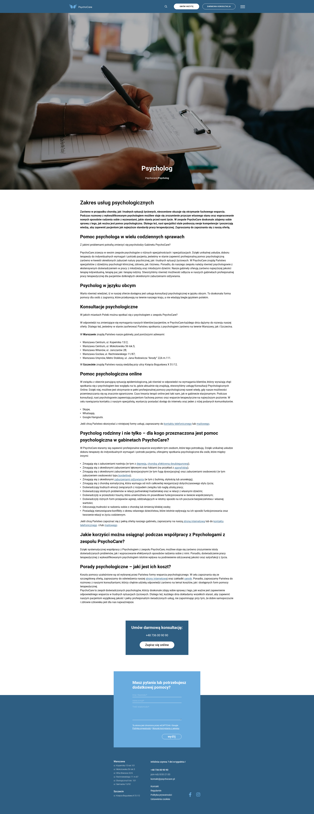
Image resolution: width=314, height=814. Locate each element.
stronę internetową (194, 521)
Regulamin (156, 790)
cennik (188, 578)
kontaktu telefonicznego (178, 423)
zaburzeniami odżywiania (129, 479)
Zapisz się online (157, 645)
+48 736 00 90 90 (157, 635)
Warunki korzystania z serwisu (165, 728)
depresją (141, 463)
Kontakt (155, 786)
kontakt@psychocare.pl (163, 779)
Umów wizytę (186, 6)
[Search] (165, 6)
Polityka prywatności (141, 728)
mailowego (203, 423)
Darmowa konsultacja (219, 6)
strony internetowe (156, 578)
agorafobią (180, 467)
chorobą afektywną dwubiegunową (168, 463)
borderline (124, 475)
